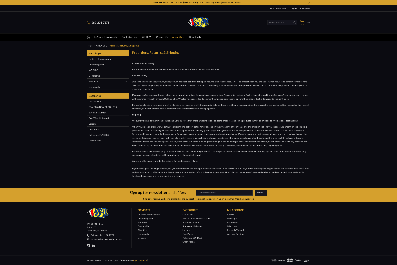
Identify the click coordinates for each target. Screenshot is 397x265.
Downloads (195, 37)
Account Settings (235, 234)
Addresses (232, 222)
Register (306, 8)
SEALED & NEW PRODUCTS (103, 107)
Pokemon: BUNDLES (99, 135)
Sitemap (142, 237)
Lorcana (92, 123)
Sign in (295, 8)
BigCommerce (140, 260)
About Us (177, 37)
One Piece (94, 129)
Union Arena (95, 140)
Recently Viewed (235, 230)
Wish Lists (232, 226)
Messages (232, 218)
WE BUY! (147, 37)
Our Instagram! (129, 37)
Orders (230, 214)
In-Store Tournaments (105, 37)
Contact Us (162, 37)
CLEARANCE (95, 101)
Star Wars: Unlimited (99, 118)
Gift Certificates (278, 8)
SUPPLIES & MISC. (98, 112)
